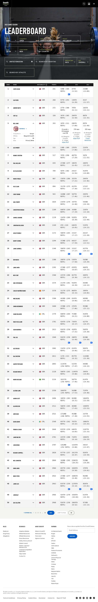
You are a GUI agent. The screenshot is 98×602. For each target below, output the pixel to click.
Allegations (6, 536)
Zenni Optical (55, 545)
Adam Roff (65, 142)
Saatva (53, 543)
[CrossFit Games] (6, 4)
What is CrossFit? (40, 531)
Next (51, 513)
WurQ (52, 569)
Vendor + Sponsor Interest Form (24, 546)
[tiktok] (94, 598)
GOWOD (53, 553)
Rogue (53, 533)
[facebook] (77, 598)
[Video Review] (69, 94)
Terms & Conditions (9, 598)
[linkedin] (90, 598)
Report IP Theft (61, 598)
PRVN (52, 562)
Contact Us (22, 556)
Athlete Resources (24, 533)
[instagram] (84, 598)
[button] (94, 4)
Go (71, 513)
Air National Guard (56, 531)
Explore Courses (40, 538)
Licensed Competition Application (25, 550)
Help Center (22, 553)
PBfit (52, 548)
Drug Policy (6, 533)
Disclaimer (42, 598)
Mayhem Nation (55, 571)
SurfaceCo (54, 555)
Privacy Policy (21, 598)
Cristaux (53, 564)
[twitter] (80, 598)
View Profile (22, 128)
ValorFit (53, 576)
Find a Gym (38, 536)
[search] (84, 4)
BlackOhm (54, 573)
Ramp (53, 566)
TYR (52, 578)
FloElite (53, 581)
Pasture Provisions (56, 550)
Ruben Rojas (54, 583)
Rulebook (6, 531)
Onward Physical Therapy (56, 558)
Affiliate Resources (24, 536)
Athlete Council (23, 543)
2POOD (53, 541)
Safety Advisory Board (25, 541)
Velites (53, 536)
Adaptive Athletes (24, 531)
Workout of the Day (40, 533)
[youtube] (87, 598)
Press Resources (24, 538)
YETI (52, 538)
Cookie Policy (32, 598)
